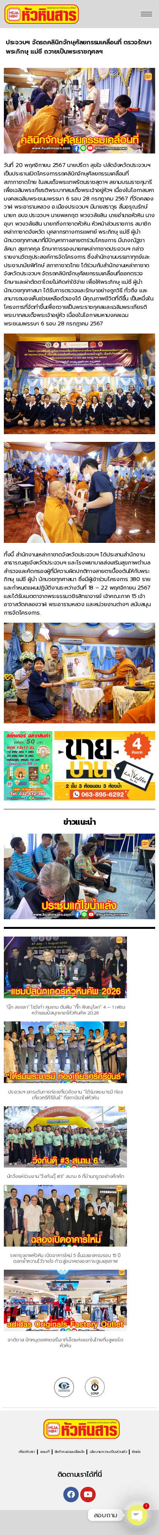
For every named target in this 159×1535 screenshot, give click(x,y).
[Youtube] (88, 1494)
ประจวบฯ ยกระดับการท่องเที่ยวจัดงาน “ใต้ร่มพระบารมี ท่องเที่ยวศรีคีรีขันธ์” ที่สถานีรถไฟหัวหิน (65, 1094)
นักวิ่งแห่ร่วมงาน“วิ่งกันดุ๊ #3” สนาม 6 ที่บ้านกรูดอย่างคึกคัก (65, 1176)
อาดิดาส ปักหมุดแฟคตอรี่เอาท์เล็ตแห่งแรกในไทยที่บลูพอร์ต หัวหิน (65, 1342)
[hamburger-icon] (146, 14)
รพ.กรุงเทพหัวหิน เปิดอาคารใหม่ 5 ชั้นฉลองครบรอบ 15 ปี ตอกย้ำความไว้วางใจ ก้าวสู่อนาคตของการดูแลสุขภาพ (65, 1258)
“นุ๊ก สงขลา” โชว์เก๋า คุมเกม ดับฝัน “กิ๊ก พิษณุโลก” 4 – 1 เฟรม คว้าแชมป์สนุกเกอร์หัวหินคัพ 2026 (65, 1010)
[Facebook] (71, 1494)
